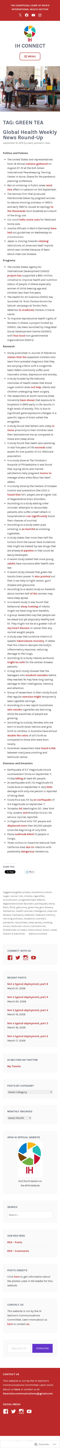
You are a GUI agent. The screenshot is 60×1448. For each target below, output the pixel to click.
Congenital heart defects (31, 899)
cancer (14, 896)
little (49, 787)
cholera (28, 896)
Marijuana (17, 915)
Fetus (6, 907)
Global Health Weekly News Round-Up (30, 135)
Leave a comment (38, 933)
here (17, 1276)
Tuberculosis (35, 929)
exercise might (31, 696)
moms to (46, 473)
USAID (53, 929)
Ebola (51, 903)
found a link (48, 748)
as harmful (28, 529)
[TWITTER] (20, 15)
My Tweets (14, 1066)
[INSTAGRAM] (40, 15)
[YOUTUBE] (33, 15)
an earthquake (43, 799)
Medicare (40, 915)
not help (36, 387)
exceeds (40, 447)
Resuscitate (21, 922)
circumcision (10, 899)
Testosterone (38, 926)
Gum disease (46, 907)
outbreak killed (24, 834)
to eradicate (26, 309)
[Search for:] (30, 1214)
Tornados (22, 929)
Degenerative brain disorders (18, 903)
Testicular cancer (20, 926)
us (27, 1324)
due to (30, 847)
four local (19, 335)
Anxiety (26, 892)
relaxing (43, 241)
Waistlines (19, 933)
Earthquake (41, 903)
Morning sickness (13, 918)
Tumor (46, 929)
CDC (21, 896)
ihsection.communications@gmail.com (28, 1393)
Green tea (33, 907)
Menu (32, 56)
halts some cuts (29, 219)
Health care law (24, 911)
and (25, 812)
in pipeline (27, 550)
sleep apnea (35, 922)
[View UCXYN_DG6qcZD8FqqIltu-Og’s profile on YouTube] (34, 957)
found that (14, 494)
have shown (27, 400)
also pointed (42, 576)
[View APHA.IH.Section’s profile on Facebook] (10, 957)
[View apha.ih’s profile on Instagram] (26, 957)
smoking (47, 922)
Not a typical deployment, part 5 (27, 997)
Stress (6, 926)
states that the (16, 357)
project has (14, 275)
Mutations (29, 918)
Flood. (12, 907)
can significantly (36, 516)
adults (11, 563)
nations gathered (37, 163)
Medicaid (29, 915)
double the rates (17, 735)
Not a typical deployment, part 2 (27, 1036)
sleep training (29, 606)
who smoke (14, 709)
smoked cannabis (37, 675)
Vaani (30, 143)
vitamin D (8, 933)
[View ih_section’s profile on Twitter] (18, 957)
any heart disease (18, 628)
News (47, 143)
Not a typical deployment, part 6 (27, 984)
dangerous (27, 851)
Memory (50, 915)
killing (19, 778)
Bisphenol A (38, 892)
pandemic (8, 922)
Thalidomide (9, 929)
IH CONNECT (30, 46)
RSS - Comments (18, 1251)
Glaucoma (21, 907)
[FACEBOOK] (27, 15)
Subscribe (42, 1348)
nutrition (41, 918)
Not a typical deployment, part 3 (27, 1023)
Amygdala (16, 892)
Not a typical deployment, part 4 (27, 1010)
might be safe (16, 662)
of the (33, 593)
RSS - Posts (14, 1242)
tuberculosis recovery (30, 640)
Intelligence (40, 911)
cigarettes (38, 896)
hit (20, 808)
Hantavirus (9, 911)
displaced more (17, 825)
